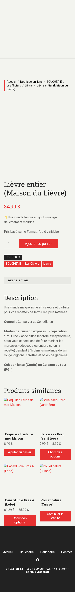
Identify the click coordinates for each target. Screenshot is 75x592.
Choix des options (55, 454)
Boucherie (27, 552)
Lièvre (29, 85)
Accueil (11, 81)
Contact (66, 552)
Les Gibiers (14, 85)
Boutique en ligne (31, 81)
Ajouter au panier (38, 244)
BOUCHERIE (54, 81)
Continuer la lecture (55, 516)
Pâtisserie (47, 552)
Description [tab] (18, 280)
